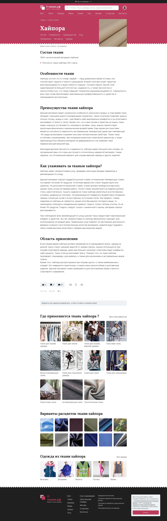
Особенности (54, 35)
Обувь (70, 13)
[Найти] (67, 7)
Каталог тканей (53, 20)
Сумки (80, 13)
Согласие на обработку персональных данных (111, 504)
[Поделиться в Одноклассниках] (76, 284)
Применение (45, 39)
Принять (146, 512)
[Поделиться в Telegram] (81, 284)
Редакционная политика (106, 495)
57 (62, 285)
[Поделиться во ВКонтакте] (70, 284)
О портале (110, 13)
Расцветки (58, 39)
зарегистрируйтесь (61, 303)
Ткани (50, 13)
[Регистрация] (124, 7)
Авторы (98, 13)
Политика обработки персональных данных (110, 499)
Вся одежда (122, 457)
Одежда (60, 13)
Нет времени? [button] (62, 46)
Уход (81, 35)
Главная (43, 20)
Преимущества (69, 35)
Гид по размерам (87, 496)
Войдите (45, 303)
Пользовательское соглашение (108, 508)
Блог (42, 13)
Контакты (123, 13)
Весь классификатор (118, 317)
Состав (43, 35)
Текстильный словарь (85, 500)
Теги (89, 13)
